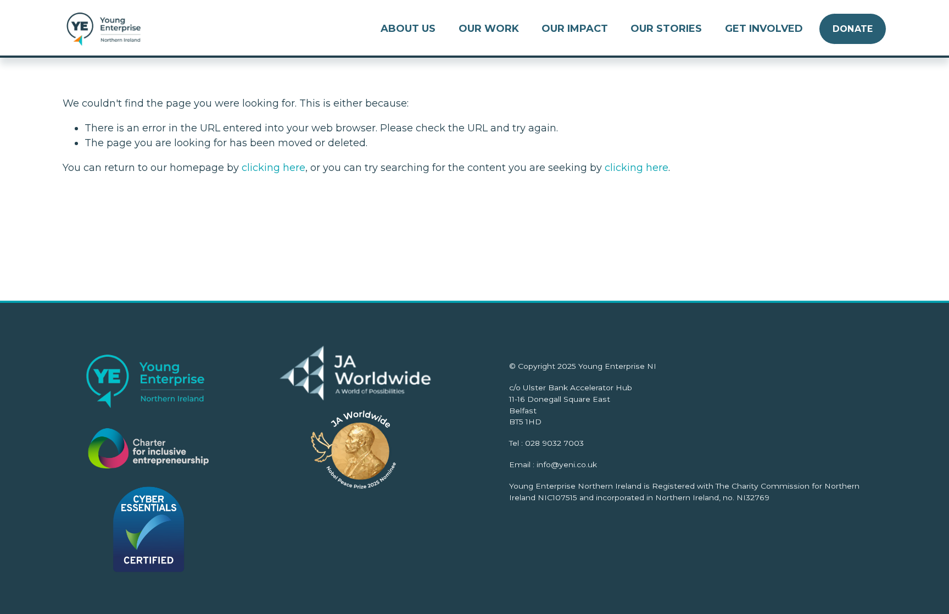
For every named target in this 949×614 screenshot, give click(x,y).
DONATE (853, 29)
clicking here (273, 168)
